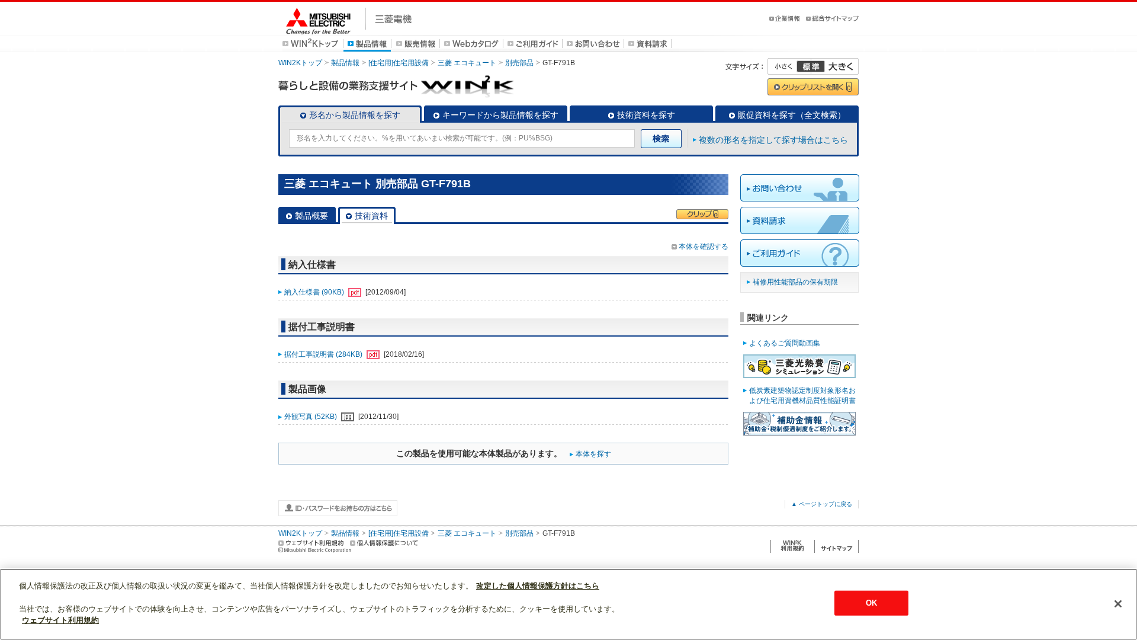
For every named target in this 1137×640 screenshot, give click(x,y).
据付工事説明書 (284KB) (324, 354)
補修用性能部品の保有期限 (795, 282)
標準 (810, 66)
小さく (789, 66)
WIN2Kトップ (300, 63)
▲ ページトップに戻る (821, 504)
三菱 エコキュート (467, 63)
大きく (835, 66)
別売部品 (519, 63)
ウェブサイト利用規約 (60, 620)
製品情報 (345, 63)
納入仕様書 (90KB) (315, 292)
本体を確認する (703, 246)
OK (871, 603)
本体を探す (593, 454)
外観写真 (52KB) (311, 416)
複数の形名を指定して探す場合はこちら (773, 140)
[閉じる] (1118, 604)
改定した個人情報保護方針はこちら (537, 585)
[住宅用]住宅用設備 (398, 63)
